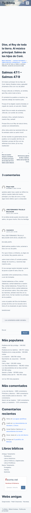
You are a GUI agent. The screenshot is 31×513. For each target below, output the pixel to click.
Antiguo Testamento (8, 454)
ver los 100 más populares (10, 379)
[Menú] (27, 3)
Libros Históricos (9, 458)
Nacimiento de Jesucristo (10, 359)
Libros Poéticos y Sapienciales (14, 460)
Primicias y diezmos (8, 393)
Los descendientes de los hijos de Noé (14, 368)
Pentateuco (7, 456)
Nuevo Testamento (8, 465)
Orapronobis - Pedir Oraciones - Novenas (15, 501)
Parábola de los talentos (10, 350)
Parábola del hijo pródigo (10, 345)
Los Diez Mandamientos (10, 365)
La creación (5, 356)
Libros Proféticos (9, 463)
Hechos (6, 470)
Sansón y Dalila (7, 372)
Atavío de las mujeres (9, 400)
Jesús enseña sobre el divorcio (12, 395)
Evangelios (7, 467)
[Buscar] (23, 3)
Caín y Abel (5, 363)
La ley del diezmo (7, 391)
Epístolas (7, 472)
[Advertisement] (15, 22)
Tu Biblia (8, 3)
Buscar (4, 330)
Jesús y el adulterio (8, 402)
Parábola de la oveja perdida (11, 352)
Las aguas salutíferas (19, 419)
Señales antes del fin (8, 374)
